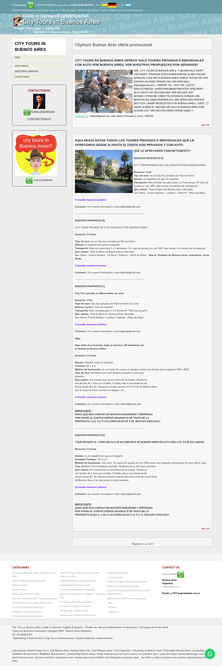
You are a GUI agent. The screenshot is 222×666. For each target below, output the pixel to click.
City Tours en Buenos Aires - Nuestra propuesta (34, 598)
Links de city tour (115, 577)
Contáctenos (19, 4)
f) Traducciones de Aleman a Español (77, 589)
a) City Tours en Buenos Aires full (27, 607)
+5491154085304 (46, 4)
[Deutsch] (108, 4)
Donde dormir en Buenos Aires (74, 611)
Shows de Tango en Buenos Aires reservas (127, 581)
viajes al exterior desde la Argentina (29, 581)
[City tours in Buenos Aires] (56, 23)
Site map (111, 607)
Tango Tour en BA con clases (25, 594)
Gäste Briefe (21, 66)
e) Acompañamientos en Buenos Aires (78, 581)
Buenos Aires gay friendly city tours (123, 586)
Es (122, 4)
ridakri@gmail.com (81, 4)
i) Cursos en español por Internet (75, 606)
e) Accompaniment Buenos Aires (75, 585)
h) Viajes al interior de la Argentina (76, 602)
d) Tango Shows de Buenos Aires (27, 616)
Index (17, 57)
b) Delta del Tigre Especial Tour (27, 612)
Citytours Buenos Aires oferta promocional (32, 603)
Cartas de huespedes (117, 573)
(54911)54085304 (169, 574)
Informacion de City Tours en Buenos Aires (127, 598)
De (97, 4)
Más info (205, 124)
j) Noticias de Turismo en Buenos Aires (78, 615)
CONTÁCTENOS (39, 119)
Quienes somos (19, 589)
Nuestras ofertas (27, 71)
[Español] (128, 4)
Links (109, 603)
